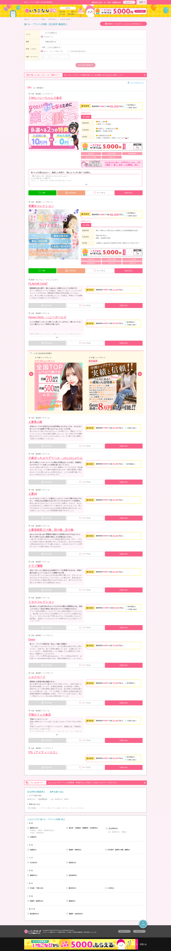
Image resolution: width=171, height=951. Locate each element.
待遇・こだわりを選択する (51, 47)
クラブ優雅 (35, 565)
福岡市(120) (34, 828)
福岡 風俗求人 (52, 19)
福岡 (141, 2)
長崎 (31, 870)
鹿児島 (32, 909)
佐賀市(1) (33, 850)
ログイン (129, 2)
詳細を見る (128, 193)
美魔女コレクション (41, 205)
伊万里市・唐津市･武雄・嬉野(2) (119, 850)
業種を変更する (51, 42)
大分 (31, 858)
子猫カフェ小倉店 (39, 714)
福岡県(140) (31, 799)
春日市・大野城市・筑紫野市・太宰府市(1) (83, 828)
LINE (43, 193)
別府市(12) (72, 862)
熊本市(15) (72, 888)
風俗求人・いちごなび (31, 19)
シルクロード (37, 677)
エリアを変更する (51, 33)
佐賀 (31, 845)
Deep (31, 639)
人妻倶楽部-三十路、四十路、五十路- (51, 529)
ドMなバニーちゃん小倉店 (45, 97)
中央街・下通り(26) (36, 888)
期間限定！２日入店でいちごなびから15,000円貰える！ (125, 24)
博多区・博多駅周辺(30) (46, 830)
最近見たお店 (97, 2)
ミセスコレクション (41, 601)
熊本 (31, 883)
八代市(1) (111, 888)
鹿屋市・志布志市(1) (76, 914)
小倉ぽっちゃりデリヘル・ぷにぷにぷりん (55, 457)
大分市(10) (33, 862)
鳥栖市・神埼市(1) (75, 850)
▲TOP (143, 923)
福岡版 (43, 19)
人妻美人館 (35, 421)
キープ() (107, 2)
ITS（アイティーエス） (43, 752)
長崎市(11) (33, 875)
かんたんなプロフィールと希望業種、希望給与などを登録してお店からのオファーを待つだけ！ (74, 783)
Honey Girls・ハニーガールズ (47, 317)
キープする (101, 193)
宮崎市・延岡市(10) (36, 901)
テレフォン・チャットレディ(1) (72, 808)
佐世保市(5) (73, 875)
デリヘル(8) (56, 808)
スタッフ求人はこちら (137, 82)
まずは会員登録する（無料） (85, 813)
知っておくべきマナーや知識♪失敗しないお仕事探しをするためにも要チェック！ (75, 75)
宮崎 (31, 896)
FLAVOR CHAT (38, 283)
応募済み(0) (116, 2)
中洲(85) (33, 830)
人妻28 (32, 493)
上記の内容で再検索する (85, 65)
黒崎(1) (66, 799)
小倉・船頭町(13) (56, 799)
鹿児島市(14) (34, 914)
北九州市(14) (113, 828)
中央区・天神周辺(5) (37, 833)
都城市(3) (72, 901)
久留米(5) (33, 837)
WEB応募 (72, 193)
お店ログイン (124, 931)
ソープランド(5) (44, 808)
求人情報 (86, 117)
